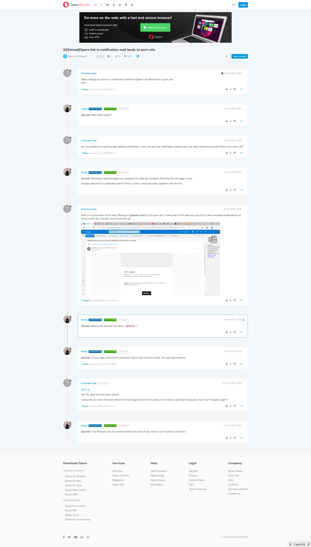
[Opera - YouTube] (75, 537)
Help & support (159, 471)
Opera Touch (72, 515)
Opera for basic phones (78, 519)
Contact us (234, 493)
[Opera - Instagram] (88, 537)
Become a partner (238, 489)
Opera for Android (75, 506)
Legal (193, 463)
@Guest (125, 109)
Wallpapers (118, 480)
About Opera (235, 471)
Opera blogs (157, 475)
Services (118, 463)
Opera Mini (71, 510)
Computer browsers (73, 470)
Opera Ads (118, 484)
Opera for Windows (77, 56)
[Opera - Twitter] (69, 537)
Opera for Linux (73, 485)
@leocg (104, 383)
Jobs (231, 480)
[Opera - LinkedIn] (82, 537)
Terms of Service (198, 489)
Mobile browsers (71, 500)
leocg (84, 108)
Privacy (193, 475)
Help (154, 463)
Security (193, 471)
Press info (233, 475)
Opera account (120, 475)
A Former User (89, 73)
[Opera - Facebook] (64, 537)
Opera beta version (75, 490)
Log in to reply (239, 56)
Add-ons (117, 471)
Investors (233, 484)
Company (235, 463)
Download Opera (157, 27)
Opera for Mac (73, 481)
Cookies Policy (196, 480)
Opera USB (71, 494)
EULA (192, 484)
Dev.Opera (156, 484)
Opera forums (158, 480)
